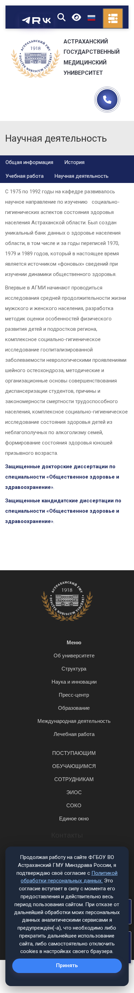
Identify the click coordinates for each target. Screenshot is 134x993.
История (74, 162)
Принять (67, 965)
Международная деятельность (74, 721)
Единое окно (74, 818)
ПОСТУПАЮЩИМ (74, 753)
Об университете (74, 655)
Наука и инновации (74, 682)
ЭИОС (74, 792)
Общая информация (29, 162)
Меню (74, 642)
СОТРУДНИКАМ (74, 779)
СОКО (73, 805)
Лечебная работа (74, 734)
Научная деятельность (82, 176)
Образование (74, 708)
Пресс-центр (74, 695)
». (62, 476)
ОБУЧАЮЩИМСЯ (74, 766)
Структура (74, 669)
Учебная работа (24, 176)
